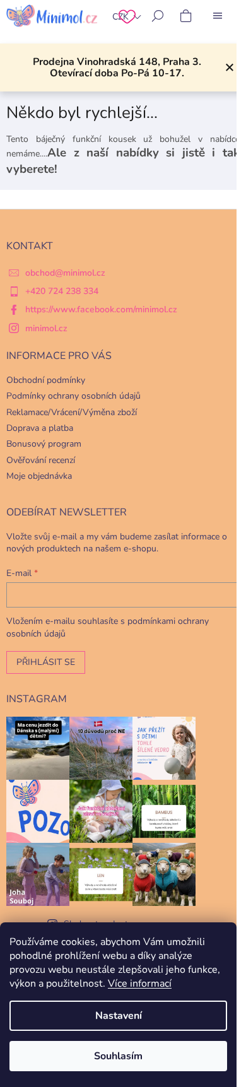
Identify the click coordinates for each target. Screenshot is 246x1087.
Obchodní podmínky (45, 380)
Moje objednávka (39, 476)
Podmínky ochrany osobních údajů (73, 396)
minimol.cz (46, 328)
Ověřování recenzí (40, 460)
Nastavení (118, 1016)
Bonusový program (43, 444)
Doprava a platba (39, 428)
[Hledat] (157, 15)
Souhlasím (118, 1056)
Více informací (140, 983)
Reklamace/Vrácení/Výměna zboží (71, 412)
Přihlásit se (45, 662)
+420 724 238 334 (61, 291)
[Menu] (217, 15)
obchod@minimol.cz (65, 273)
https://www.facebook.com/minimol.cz (101, 309)
